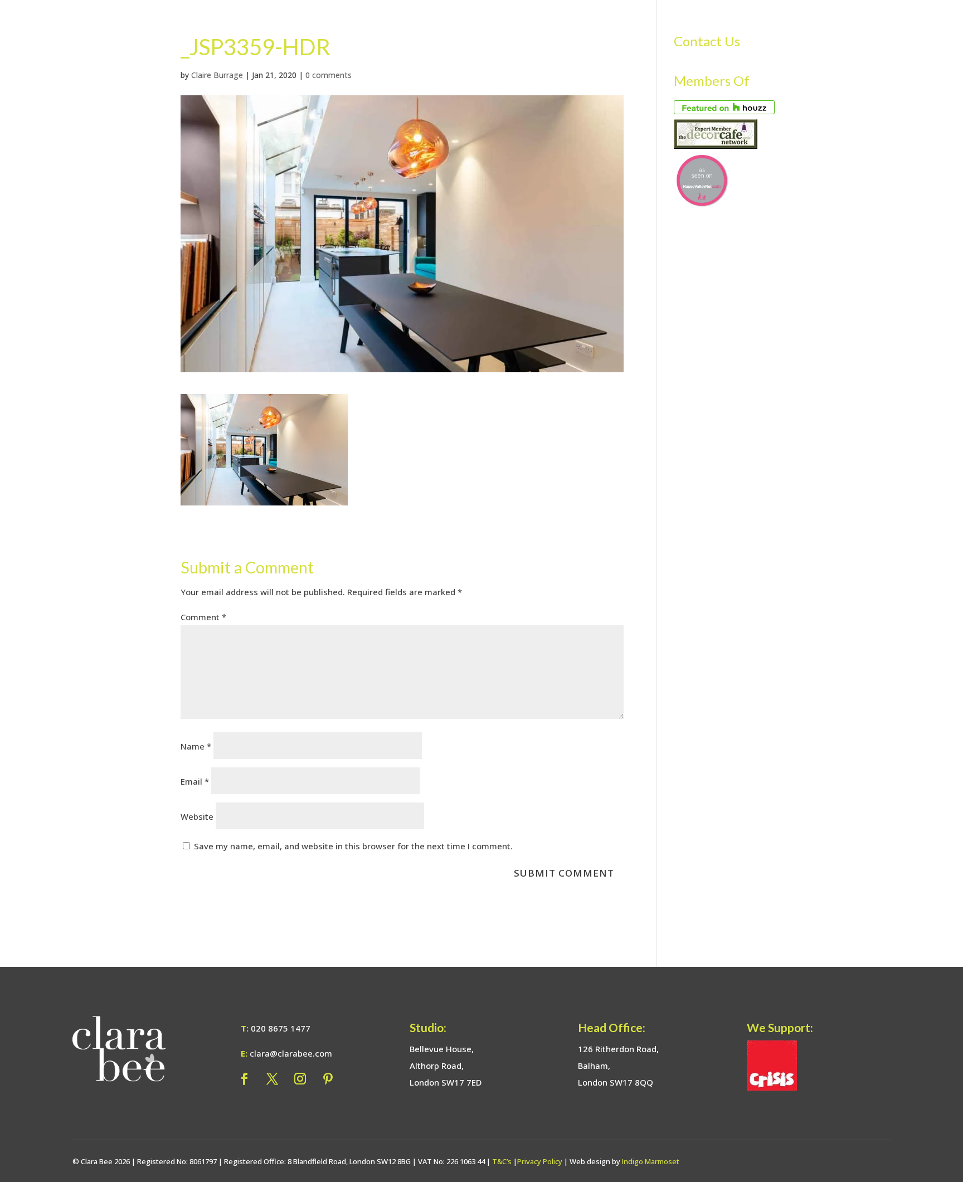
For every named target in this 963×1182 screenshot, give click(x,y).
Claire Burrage (217, 75)
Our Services (565, 29)
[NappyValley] (701, 203)
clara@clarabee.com (291, 1053)
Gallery (735, 29)
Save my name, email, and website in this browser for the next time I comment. (353, 846)
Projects (687, 29)
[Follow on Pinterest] (327, 1079)
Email (195, 781)
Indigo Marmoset (650, 1161)
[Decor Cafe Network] (715, 145)
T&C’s (502, 1161)
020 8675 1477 (280, 1028)
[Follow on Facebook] (244, 1079)
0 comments (328, 75)
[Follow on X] (272, 1079)
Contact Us (890, 29)
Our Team (636, 29)
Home (514, 29)
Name (196, 746)
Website (197, 816)
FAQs (774, 29)
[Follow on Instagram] (300, 1079)
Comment (203, 616)
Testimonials (824, 29)
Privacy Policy (539, 1161)
